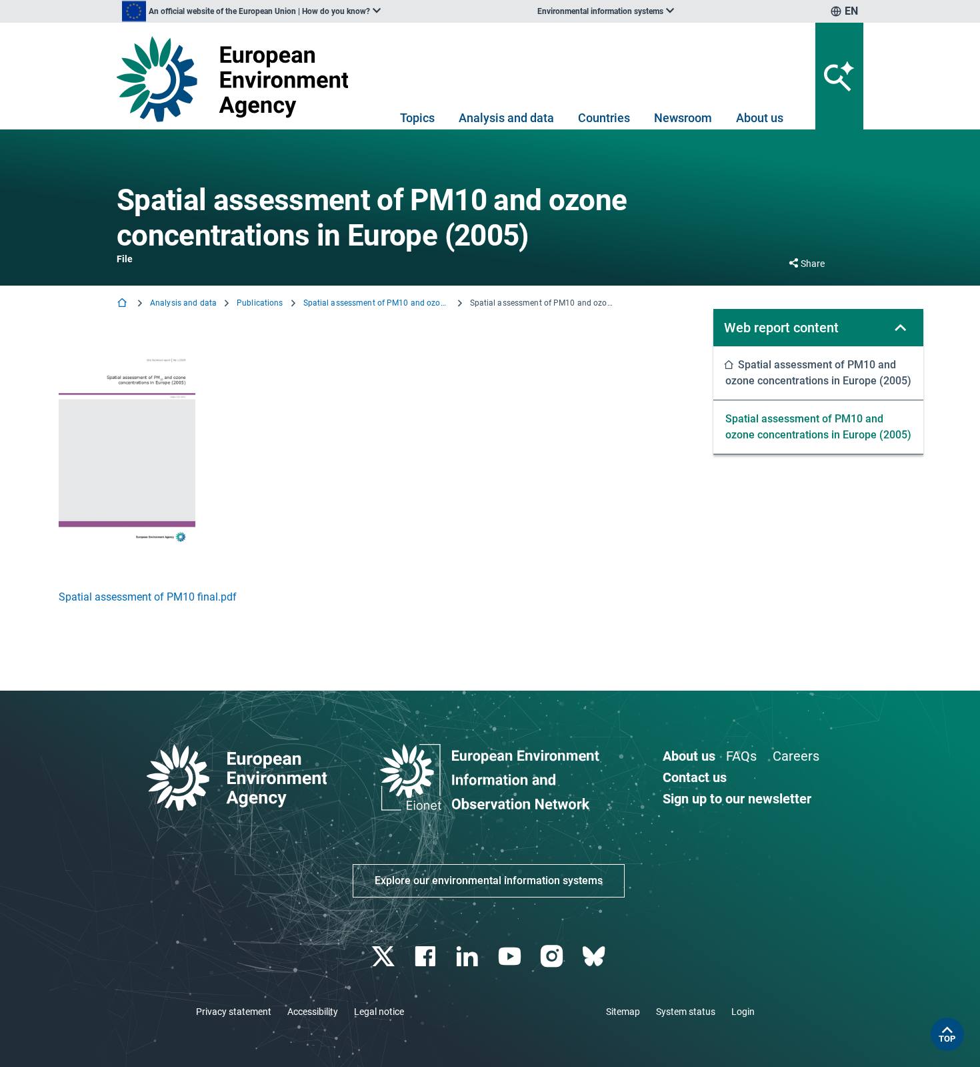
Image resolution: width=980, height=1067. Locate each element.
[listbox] (251, 11)
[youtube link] (511, 956)
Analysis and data (506, 118)
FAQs (741, 756)
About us (759, 118)
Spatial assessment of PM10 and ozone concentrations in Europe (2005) (376, 303)
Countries (604, 118)
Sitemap (623, 1011)
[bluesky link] (595, 956)
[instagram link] (553, 956)
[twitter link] (384, 956)
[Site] (238, 79)
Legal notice (379, 1011)
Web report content (781, 328)
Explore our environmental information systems (489, 880)
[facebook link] (427, 956)
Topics (417, 118)
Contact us (695, 777)
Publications (260, 303)
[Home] (123, 304)
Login (743, 1011)
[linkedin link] (469, 956)
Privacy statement (233, 1011)
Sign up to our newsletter (737, 799)
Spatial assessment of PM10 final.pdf (148, 597)
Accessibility (312, 1011)
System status (685, 1011)
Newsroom (683, 118)
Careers (796, 756)
